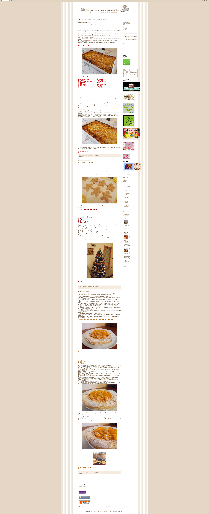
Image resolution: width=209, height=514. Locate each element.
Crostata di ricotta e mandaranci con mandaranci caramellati (96, 294)
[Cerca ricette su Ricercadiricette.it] (82, 486)
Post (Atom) (83, 478)
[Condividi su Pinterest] (97, 155)
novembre (126, 197)
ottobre (126, 198)
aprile (126, 206)
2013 (125, 184)
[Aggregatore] (84, 503)
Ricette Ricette (107, 506)
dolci (81, 473)
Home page (99, 477)
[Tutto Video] (81, 506)
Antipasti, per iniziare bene (82, 19)
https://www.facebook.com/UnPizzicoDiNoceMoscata (126, 215)
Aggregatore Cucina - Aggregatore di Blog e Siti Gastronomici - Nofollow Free (90, 508)
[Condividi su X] (95, 155)
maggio (126, 205)
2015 (125, 181)
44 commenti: (90, 472)
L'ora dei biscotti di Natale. (86, 163)
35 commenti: (90, 286)
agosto (126, 201)
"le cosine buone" (94, 450)
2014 (125, 182)
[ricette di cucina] (82, 493)
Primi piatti (89, 19)
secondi (82, 156)
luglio (126, 202)
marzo (126, 207)
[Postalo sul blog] (94, 155)
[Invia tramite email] (93, 155)
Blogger (122, 511)
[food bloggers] (84, 498)
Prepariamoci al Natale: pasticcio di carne (90, 25)
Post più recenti (80, 477)
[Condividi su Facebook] (96, 155)
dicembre (126, 185)
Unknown (125, 266)
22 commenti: (90, 155)
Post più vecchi (118, 477)
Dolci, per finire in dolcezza (102, 19)
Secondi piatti (94, 19)
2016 (125, 180)
